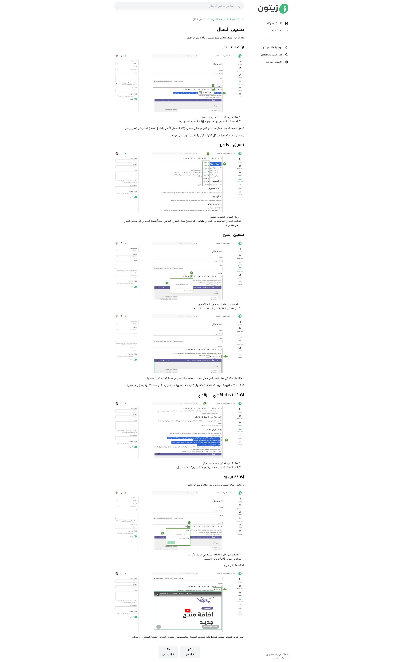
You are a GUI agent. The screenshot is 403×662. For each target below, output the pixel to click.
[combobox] (179, 6)
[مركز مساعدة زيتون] (273, 9)
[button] (190, 652)
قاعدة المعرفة (237, 19)
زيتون (275, 658)
